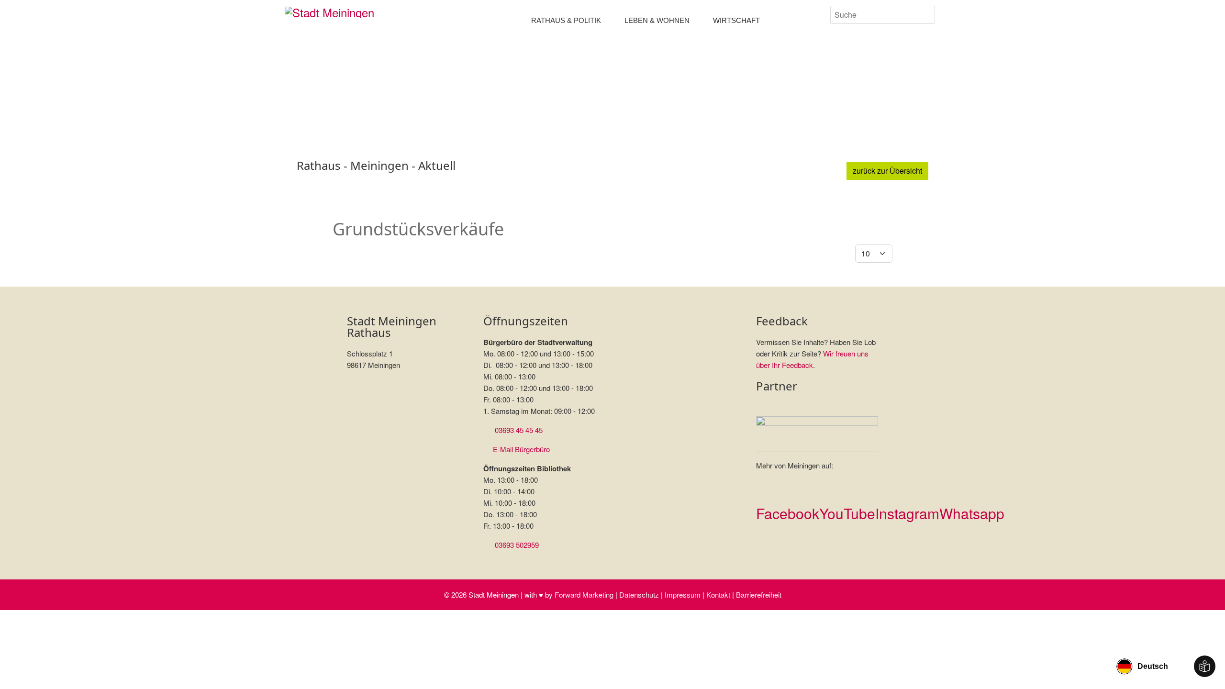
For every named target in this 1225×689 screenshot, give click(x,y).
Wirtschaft (736, 20)
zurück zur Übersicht (887, 170)
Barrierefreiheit (758, 594)
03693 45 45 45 (519, 430)
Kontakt (718, 594)
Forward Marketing (584, 594)
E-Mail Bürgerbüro (521, 449)
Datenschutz (639, 594)
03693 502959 (517, 545)
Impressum (683, 594)
